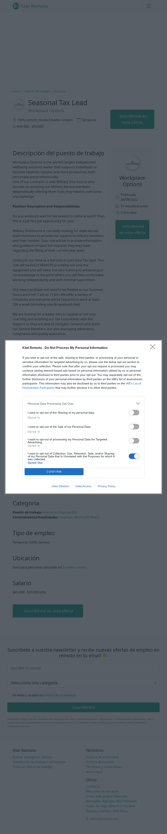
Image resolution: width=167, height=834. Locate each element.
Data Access (83, 486)
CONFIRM (54, 471)
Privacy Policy (106, 486)
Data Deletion (60, 486)
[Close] (154, 348)
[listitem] (83, 403)
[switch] (134, 412)
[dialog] (83, 417)
